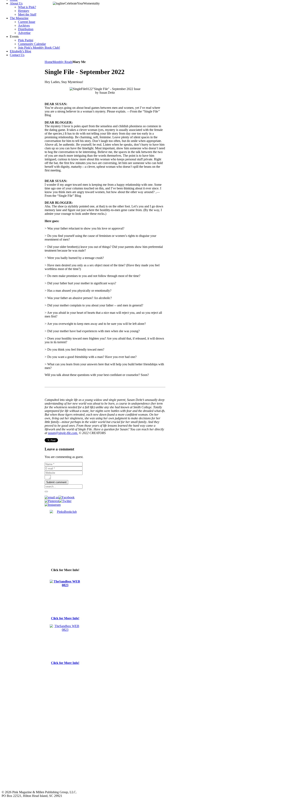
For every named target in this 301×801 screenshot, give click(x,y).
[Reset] (46, 491)
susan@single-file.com (62, 433)
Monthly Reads (62, 62)
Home (49, 62)
